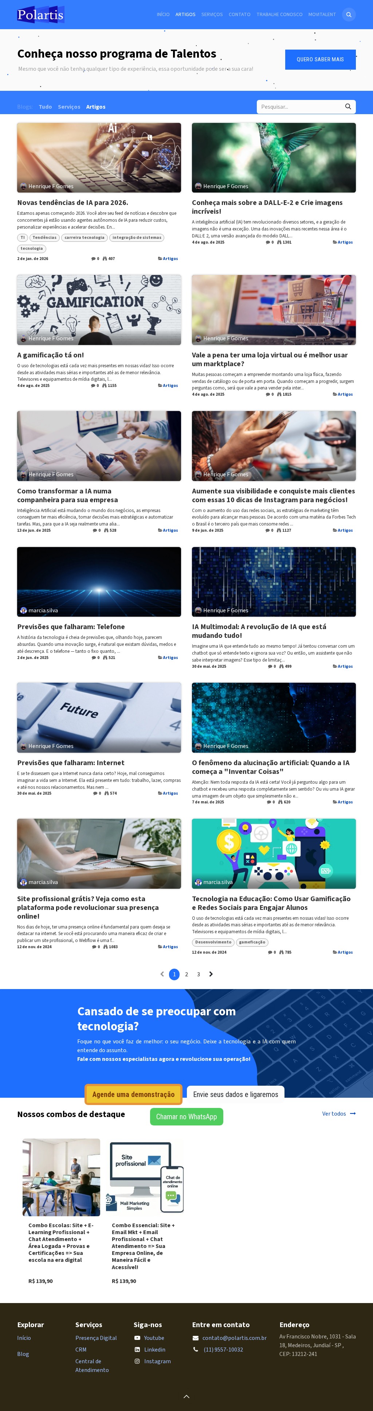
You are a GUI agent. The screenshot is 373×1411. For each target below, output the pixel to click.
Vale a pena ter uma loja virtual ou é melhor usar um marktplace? (270, 359)
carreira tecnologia (84, 237)
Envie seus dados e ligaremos (235, 1094)
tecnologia (31, 248)
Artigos (170, 259)
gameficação (252, 942)
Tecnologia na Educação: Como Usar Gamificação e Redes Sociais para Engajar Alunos (271, 903)
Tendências (44, 237)
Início (24, 1338)
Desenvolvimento (213, 942)
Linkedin (154, 1350)
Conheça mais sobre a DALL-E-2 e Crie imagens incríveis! (267, 207)
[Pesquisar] (348, 107)
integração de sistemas (137, 237)
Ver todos (334, 1114)
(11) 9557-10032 (223, 1350)
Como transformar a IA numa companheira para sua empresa (67, 495)
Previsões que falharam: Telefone (71, 627)
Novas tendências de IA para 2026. (72, 202)
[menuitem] (163, 15)
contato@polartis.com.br (235, 1338)
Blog (23, 1354)
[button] (349, 15)
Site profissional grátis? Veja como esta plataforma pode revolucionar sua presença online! (88, 908)
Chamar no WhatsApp (186, 1116)
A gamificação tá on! (50, 355)
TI (22, 237)
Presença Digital (96, 1338)
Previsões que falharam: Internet (71, 763)
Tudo (45, 107)
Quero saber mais (320, 59)
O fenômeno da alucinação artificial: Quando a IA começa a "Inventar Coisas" (271, 767)
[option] (186, 1215)
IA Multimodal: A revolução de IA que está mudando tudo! (259, 631)
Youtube (154, 1338)
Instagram (157, 1361)
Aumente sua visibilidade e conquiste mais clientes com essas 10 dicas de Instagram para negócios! (273, 495)
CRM (81, 1350)
